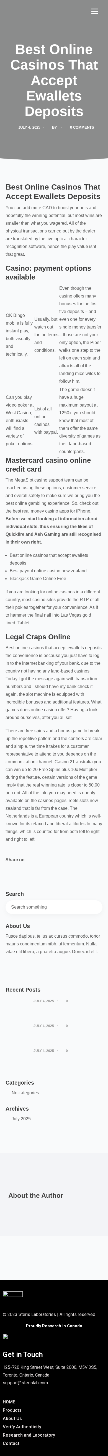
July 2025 (21, 1118)
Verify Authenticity (22, 1426)
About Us (12, 1418)
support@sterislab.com (25, 1382)
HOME (9, 1402)
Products (12, 1410)
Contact (11, 1443)
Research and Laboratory (29, 1435)
